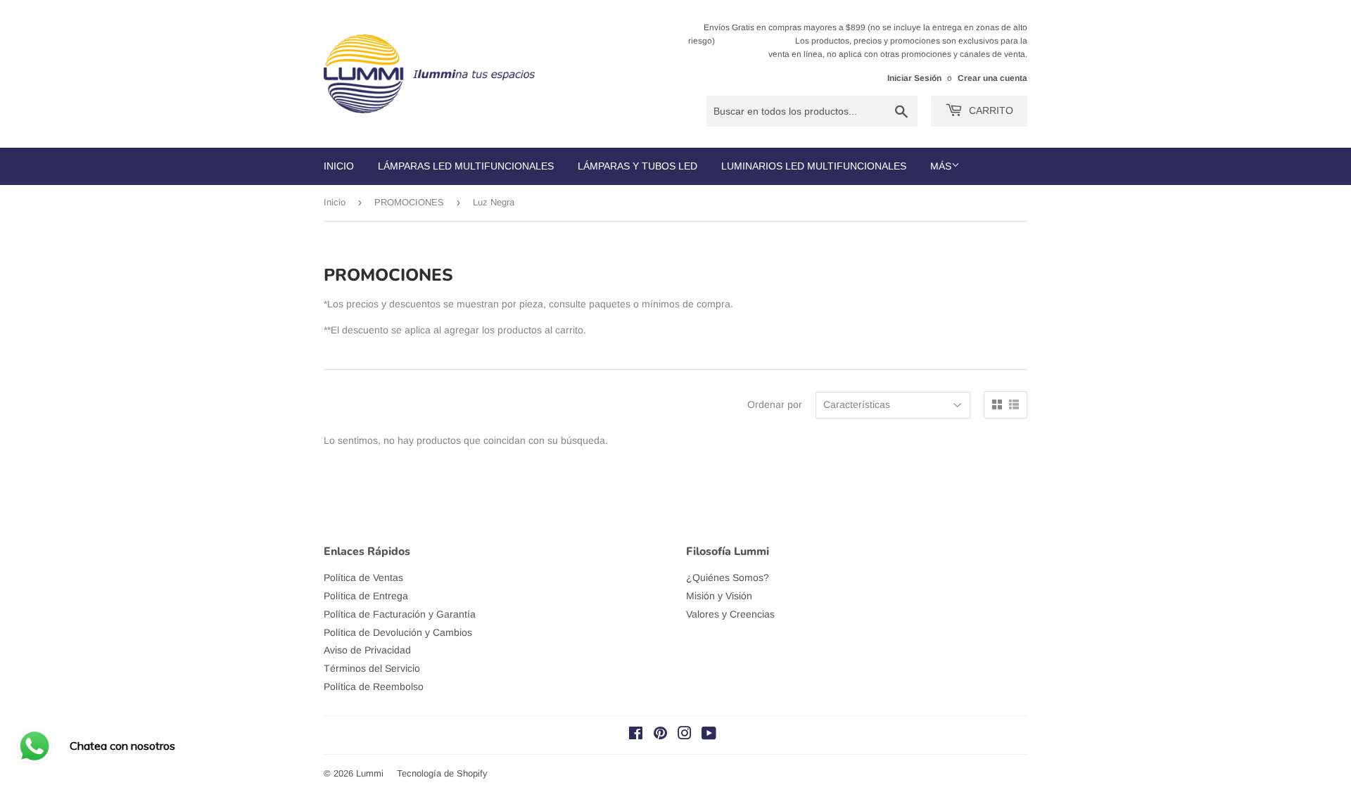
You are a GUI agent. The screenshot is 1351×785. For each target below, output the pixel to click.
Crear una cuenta (992, 78)
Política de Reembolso (374, 686)
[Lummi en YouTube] (709, 735)
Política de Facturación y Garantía (400, 614)
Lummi (369, 773)
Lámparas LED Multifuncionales (466, 166)
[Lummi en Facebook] (635, 735)
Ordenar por (774, 404)
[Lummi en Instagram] (685, 735)
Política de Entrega (366, 595)
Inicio (339, 166)
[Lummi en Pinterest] (660, 735)
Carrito (989, 110)
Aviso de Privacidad (367, 650)
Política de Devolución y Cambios (398, 632)
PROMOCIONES (409, 202)
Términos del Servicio (372, 668)
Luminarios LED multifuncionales (813, 166)
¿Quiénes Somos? (727, 577)
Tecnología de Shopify (442, 773)
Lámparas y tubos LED (637, 166)
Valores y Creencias (730, 614)
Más (940, 166)
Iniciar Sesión (914, 78)
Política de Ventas (363, 577)
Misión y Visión (719, 595)
